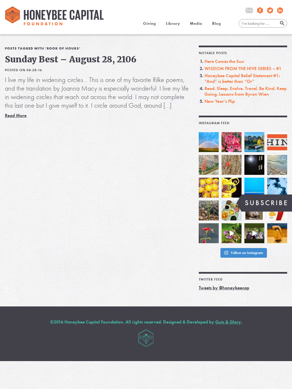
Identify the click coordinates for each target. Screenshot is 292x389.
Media (196, 23)
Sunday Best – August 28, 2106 (70, 59)
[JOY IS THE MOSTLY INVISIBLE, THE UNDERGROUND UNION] (254, 142)
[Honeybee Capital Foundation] (54, 23)
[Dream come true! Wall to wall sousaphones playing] (254, 233)
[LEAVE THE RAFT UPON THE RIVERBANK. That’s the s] (209, 165)
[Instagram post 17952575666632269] (232, 188)
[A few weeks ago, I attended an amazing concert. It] (232, 165)
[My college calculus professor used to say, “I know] (277, 188)
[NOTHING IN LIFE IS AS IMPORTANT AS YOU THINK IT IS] (277, 142)
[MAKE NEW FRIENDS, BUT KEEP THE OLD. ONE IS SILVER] (254, 165)
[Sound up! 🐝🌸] (232, 233)
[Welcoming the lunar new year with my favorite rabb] (277, 233)
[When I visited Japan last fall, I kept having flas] (209, 188)
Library (173, 23)
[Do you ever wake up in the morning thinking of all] (209, 233)
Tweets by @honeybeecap (224, 287)
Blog (216, 23)
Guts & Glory (228, 322)
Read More (16, 115)
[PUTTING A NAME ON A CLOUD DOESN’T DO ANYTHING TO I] (254, 188)
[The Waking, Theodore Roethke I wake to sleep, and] (232, 142)
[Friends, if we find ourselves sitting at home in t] (209, 142)
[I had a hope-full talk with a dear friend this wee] (209, 210)
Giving (149, 23)
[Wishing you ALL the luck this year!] (232, 210)
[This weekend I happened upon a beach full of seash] (277, 165)
